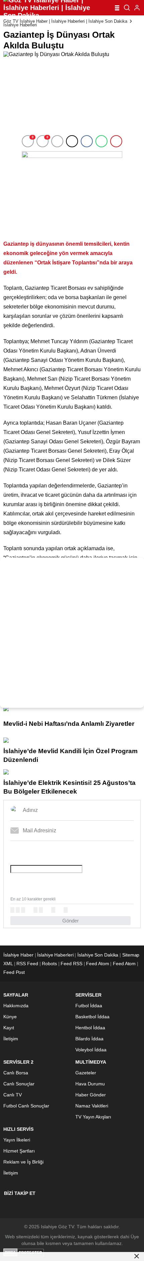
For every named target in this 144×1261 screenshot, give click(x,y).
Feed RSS (71, 963)
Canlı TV (12, 1094)
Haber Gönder (90, 1094)
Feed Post (14, 972)
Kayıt (8, 1027)
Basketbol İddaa (92, 1016)
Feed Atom (97, 963)
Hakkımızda (15, 1005)
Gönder (70, 920)
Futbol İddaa (88, 1005)
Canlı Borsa (15, 1072)
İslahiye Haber (18, 955)
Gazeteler (85, 1072)
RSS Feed (27, 963)
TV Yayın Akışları (93, 1116)
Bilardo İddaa (89, 1038)
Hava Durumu (90, 1083)
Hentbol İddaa (90, 1027)
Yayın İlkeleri (16, 1139)
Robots (49, 963)
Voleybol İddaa (90, 1049)
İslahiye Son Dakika (97, 955)
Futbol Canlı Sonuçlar (26, 1105)
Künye (10, 1016)
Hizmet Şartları (19, 1150)
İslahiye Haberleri (20, 24)
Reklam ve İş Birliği (23, 1162)
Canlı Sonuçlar (18, 1083)
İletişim (10, 1038)
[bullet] (41, 910)
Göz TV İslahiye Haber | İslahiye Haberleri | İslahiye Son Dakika (65, 21)
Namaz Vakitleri (91, 1105)
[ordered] (35, 910)
